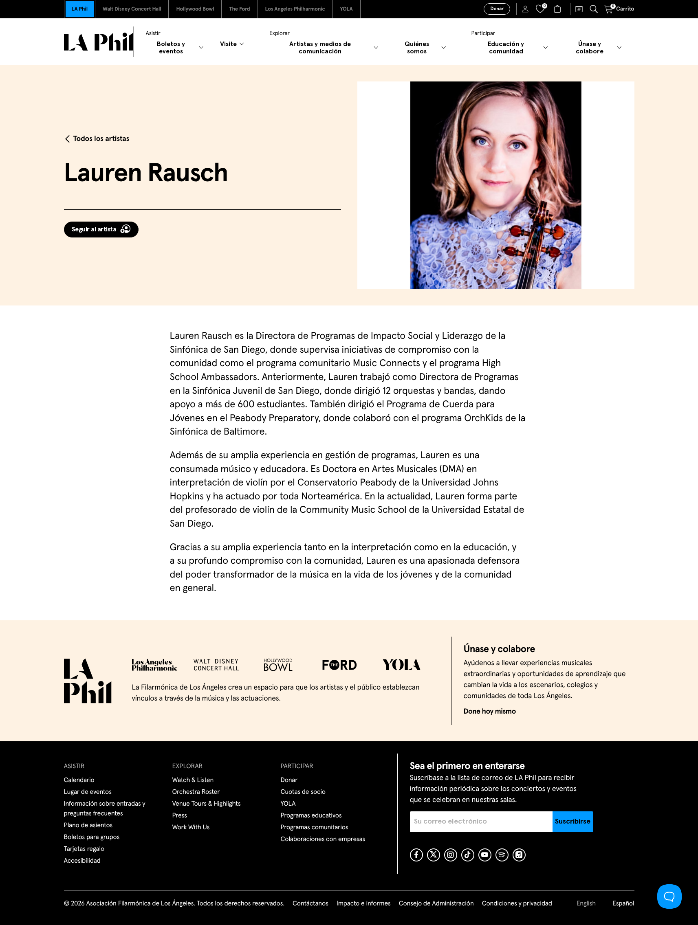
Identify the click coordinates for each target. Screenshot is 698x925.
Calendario (79, 780)
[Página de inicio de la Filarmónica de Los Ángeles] (98, 42)
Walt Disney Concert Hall (132, 9)
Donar (496, 9)
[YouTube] (484, 854)
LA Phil (80, 9)
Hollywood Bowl (195, 9)
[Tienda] (558, 8)
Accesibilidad (82, 861)
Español (623, 904)
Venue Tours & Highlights (206, 804)
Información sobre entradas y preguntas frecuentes (104, 809)
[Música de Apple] (519, 854)
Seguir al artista (94, 229)
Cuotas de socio (303, 792)
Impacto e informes (364, 904)
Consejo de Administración (436, 904)
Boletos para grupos (92, 837)
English (586, 904)
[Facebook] (416, 854)
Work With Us (191, 827)
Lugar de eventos (88, 792)
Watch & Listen (193, 780)
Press (179, 816)
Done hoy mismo (490, 711)
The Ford (239, 9)
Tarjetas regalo (84, 849)
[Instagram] (450, 854)
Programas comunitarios (314, 827)
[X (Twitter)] (433, 854)
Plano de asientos (88, 825)
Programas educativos (311, 816)
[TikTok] (467, 854)
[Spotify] (502, 854)
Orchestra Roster (196, 792)
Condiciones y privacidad (517, 904)
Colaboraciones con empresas (323, 839)
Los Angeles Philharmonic (295, 9)
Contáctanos (310, 904)
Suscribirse (572, 821)
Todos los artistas (101, 139)
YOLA (346, 9)
